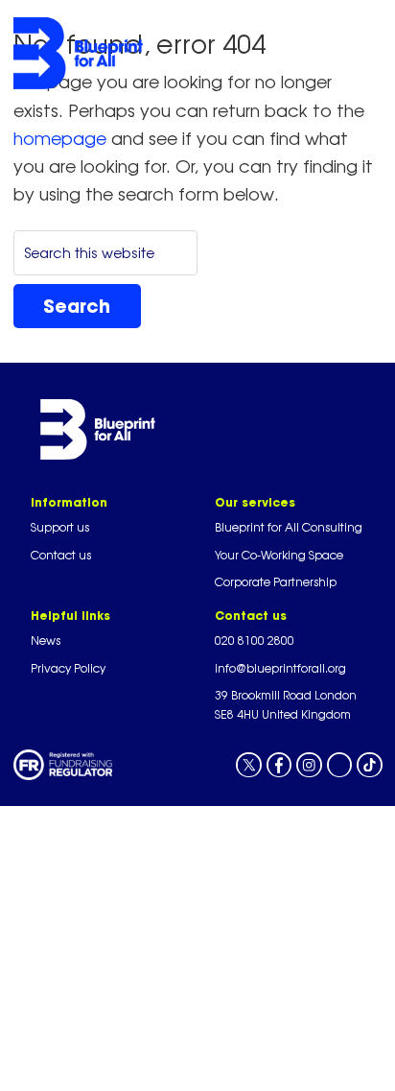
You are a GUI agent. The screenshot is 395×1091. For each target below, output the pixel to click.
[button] (263, 53)
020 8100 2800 (254, 640)
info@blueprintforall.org (280, 668)
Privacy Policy (68, 668)
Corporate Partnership (276, 582)
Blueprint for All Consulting (288, 527)
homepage (59, 138)
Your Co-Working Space (279, 555)
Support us (60, 527)
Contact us (61, 555)
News (45, 640)
